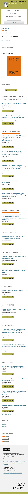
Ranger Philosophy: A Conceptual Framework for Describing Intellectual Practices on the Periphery (13, 117)
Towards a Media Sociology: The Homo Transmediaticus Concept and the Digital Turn (14, 346)
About (20, 16)
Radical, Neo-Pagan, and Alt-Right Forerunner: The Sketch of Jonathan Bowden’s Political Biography (12, 153)
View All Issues (6, 414)
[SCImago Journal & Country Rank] (12, 473)
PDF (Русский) (11, 90)
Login (13, 1)
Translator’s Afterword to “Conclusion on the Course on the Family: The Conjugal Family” (14, 270)
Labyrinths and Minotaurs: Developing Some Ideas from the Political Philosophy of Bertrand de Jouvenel (14, 195)
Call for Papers (6, 28)
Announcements (11, 16)
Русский (4, 426)
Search (14, 22)
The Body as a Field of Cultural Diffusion (14, 405)
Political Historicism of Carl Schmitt (12, 290)
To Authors (14, 13)
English (4, 424)
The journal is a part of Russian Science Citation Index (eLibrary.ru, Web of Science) (14, 463)
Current (9, 10)
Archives (17, 10)
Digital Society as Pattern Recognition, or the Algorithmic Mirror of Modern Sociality (14, 393)
